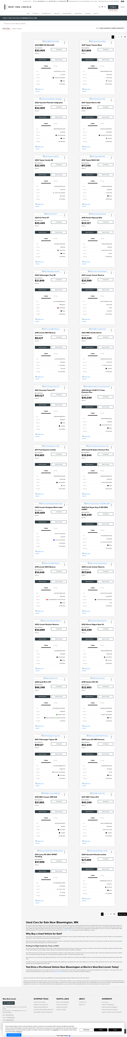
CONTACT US (82, 1002)
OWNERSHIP (107, 999)
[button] (64, 42)
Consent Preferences (14, 1035)
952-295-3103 (41, 1)
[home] (100, 7)
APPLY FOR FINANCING (62, 1002)
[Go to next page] (121, 37)
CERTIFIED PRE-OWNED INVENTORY (44, 1009)
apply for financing (58, 971)
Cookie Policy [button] (56, 1030)
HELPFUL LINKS (62, 999)
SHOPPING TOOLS (41, 999)
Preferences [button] (19, 1031)
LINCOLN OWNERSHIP (108, 1004)
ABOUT (82, 999)
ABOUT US (82, 1004)
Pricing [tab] (55, 66)
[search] (105, 7)
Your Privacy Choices (62, 1035)
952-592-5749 (52, 1)
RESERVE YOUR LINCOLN (41, 1004)
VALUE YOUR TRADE (39, 1002)
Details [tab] (46, 66)
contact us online (68, 930)
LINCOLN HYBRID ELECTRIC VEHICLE (112, 1012)
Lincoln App (105, 1002)
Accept (115, 1029)
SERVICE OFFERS (61, 1009)
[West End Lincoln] (17, 7)
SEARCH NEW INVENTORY (41, 1007)
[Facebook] (122, 1)
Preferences (86, 1029)
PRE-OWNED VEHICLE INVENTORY (43, 1012)
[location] (67, 1)
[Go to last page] (125, 37)
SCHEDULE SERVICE (61, 1007)
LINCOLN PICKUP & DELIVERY (110, 1009)
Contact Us (9, 1003)
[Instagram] (123, 1)
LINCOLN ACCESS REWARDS (109, 1007)
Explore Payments (42, 59)
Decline (101, 1029)
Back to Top (122, 914)
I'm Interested (59, 49)
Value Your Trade (58, 59)
